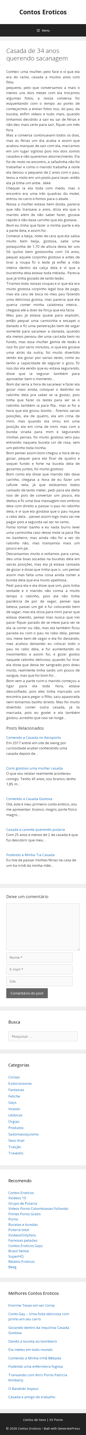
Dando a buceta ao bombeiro (32, 1341)
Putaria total (18, 1229)
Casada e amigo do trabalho (31, 1396)
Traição (14, 1146)
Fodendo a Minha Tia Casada (30, 854)
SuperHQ (16, 1256)
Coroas (14, 1077)
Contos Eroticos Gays (25, 1245)
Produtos (16, 1127)
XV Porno (56, 1420)
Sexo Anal (16, 1140)
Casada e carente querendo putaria (35, 829)
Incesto (14, 1108)
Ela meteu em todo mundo (30, 1349)
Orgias (13, 1121)
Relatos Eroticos (21, 1261)
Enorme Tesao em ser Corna (31, 1305)
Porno (13, 1219)
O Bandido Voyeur (23, 1388)
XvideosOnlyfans (22, 1235)
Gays (12, 1102)
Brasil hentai (18, 1250)
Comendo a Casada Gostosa (29, 798)
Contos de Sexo (34, 1420)
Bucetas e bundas (23, 1224)
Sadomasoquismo (23, 1134)
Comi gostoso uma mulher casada (34, 768)
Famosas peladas (22, 1240)
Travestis (15, 1153)
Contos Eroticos (43, 12)
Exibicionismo (20, 1083)
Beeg (12, 1266)
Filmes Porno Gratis (24, 1214)
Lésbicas (15, 1115)
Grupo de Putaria (22, 1203)
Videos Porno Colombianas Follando (38, 1208)
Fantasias (16, 1089)
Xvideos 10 (17, 1198)
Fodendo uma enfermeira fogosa (35, 1366)
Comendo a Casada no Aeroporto (33, 737)
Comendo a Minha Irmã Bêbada (34, 1358)
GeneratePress (69, 1428)
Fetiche (14, 1096)
